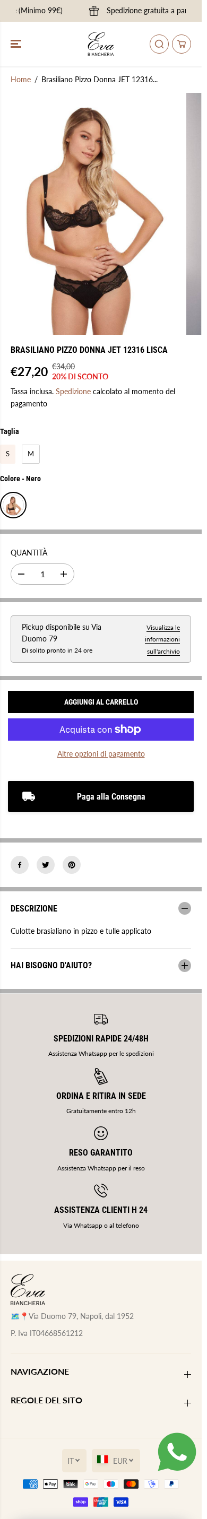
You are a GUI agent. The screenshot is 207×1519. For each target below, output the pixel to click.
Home (21, 79)
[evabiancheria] (100, 44)
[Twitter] (46, 865)
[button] (17, 44)
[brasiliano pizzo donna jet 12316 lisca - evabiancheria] (90, 214)
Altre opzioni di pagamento (101, 753)
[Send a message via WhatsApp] (177, 1452)
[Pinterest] (72, 865)
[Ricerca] (159, 44)
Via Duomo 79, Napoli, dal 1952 (81, 1316)
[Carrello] (181, 44)
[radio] (7, 454)
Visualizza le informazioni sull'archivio (162, 639)
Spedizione (73, 391)
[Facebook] (20, 865)
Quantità (29, 552)
